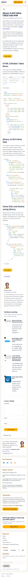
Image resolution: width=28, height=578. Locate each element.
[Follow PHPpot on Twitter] (11, 462)
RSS (23, 550)
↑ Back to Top (7, 435)
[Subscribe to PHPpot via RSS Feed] (15, 462)
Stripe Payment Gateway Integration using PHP (13, 475)
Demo (4, 536)
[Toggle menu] (25, 2)
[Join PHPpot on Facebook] (7, 462)
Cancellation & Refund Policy (11, 544)
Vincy (5, 18)
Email (5, 423)
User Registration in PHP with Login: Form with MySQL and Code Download (13, 479)
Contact (5, 540)
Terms (8, 576)
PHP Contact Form (7, 483)
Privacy (3, 576)
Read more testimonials (10, 509)
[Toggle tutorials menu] (3, 9)
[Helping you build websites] (4, 2)
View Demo (7, 56)
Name (6, 418)
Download (7, 276)
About (4, 538)
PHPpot (11, 573)
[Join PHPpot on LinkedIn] (3, 462)
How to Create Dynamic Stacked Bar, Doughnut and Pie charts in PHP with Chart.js (12, 487)
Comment (7, 403)
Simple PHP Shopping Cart (9, 472)
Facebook (13, 550)
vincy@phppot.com (7, 453)
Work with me (18, 2)
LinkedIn (6, 550)
